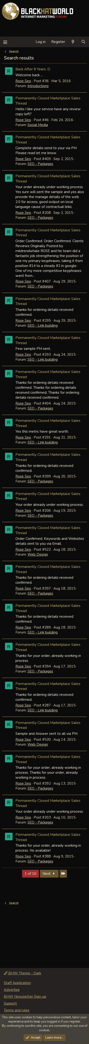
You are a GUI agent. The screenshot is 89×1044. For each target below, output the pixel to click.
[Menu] (5, 42)
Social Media (38, 125)
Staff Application (17, 983)
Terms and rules (16, 1010)
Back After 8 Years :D (32, 69)
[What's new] (73, 42)
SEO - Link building (43, 325)
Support (10, 1003)
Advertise (12, 989)
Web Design (38, 554)
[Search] (83, 42)
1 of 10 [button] (30, 873)
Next (47, 873)
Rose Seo (23, 81)
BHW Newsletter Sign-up (25, 996)
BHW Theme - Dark (24, 973)
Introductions (38, 86)
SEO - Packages (40, 163)
